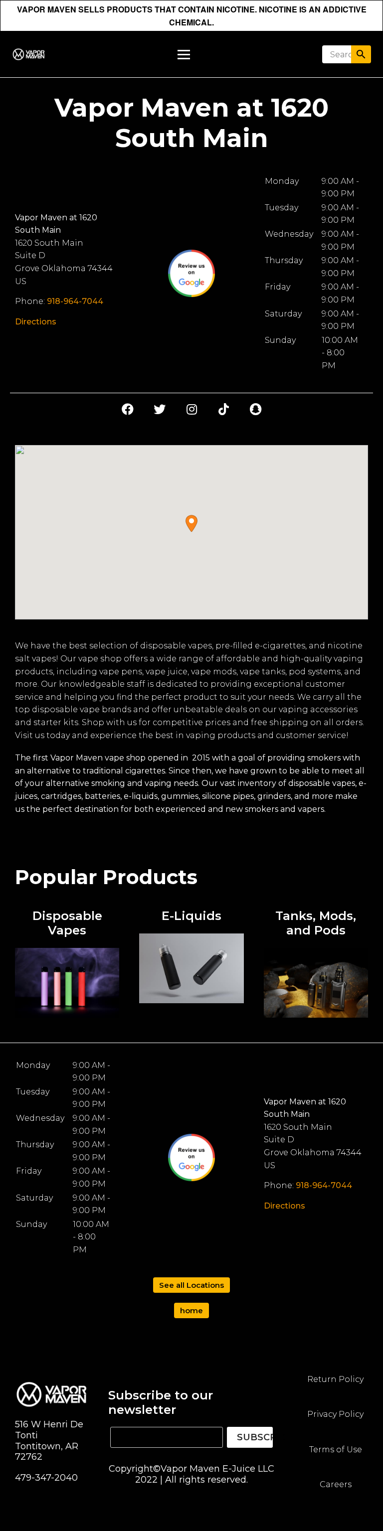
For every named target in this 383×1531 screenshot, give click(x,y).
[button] (191, 523)
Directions (35, 321)
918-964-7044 (75, 301)
